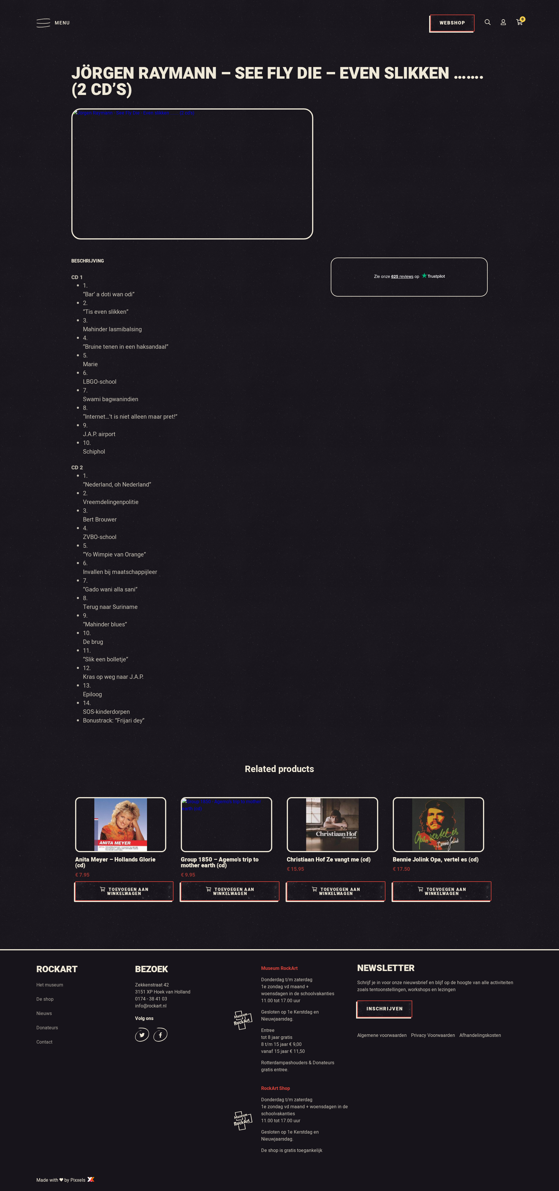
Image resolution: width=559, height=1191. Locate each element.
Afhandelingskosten (480, 1035)
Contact (44, 1042)
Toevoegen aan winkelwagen (127, 892)
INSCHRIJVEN (385, 1008)
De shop (45, 999)
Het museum (49, 985)
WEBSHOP (452, 23)
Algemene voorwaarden (382, 1035)
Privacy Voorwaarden (433, 1035)
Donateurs (47, 1027)
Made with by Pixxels (61, 1180)
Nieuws (44, 1013)
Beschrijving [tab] (87, 261)
